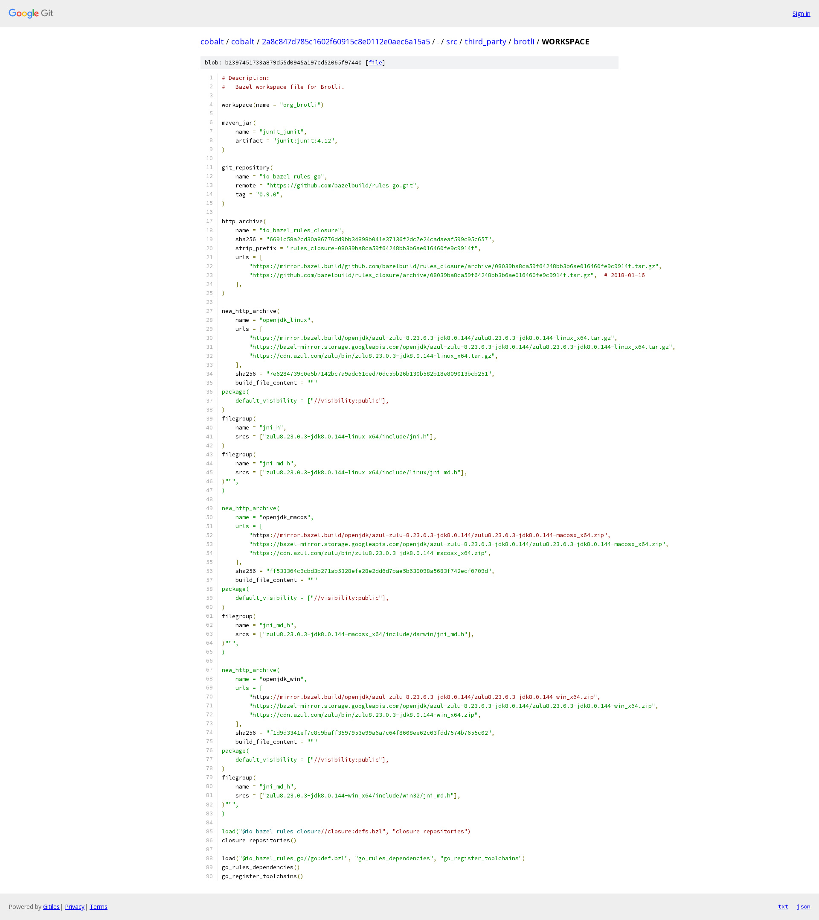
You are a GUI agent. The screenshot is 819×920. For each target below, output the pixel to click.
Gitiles (51, 906)
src (451, 41)
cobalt (212, 41)
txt (783, 906)
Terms (98, 906)
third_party (485, 41)
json (803, 906)
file (375, 62)
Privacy (74, 906)
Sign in (801, 13)
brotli (524, 41)
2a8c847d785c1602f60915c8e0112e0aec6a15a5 (346, 41)
